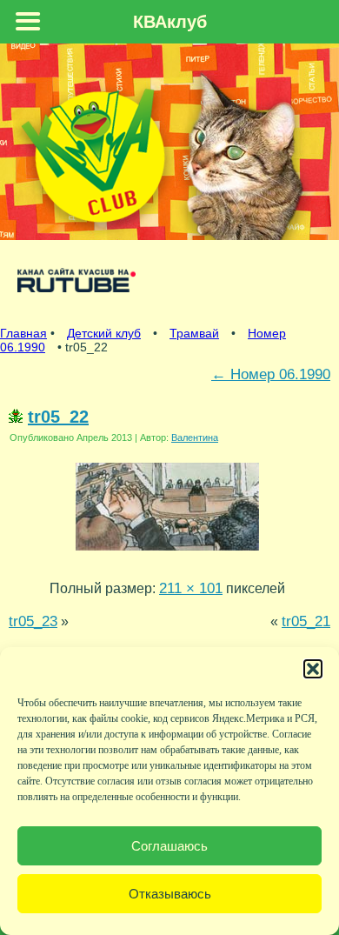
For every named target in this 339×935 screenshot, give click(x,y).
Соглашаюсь (169, 845)
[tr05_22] (167, 554)
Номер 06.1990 (270, 374)
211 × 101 (191, 588)
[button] (313, 669)
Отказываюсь (170, 893)
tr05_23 (33, 621)
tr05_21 (306, 621)
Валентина (194, 437)
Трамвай (194, 333)
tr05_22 (58, 416)
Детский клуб (104, 333)
